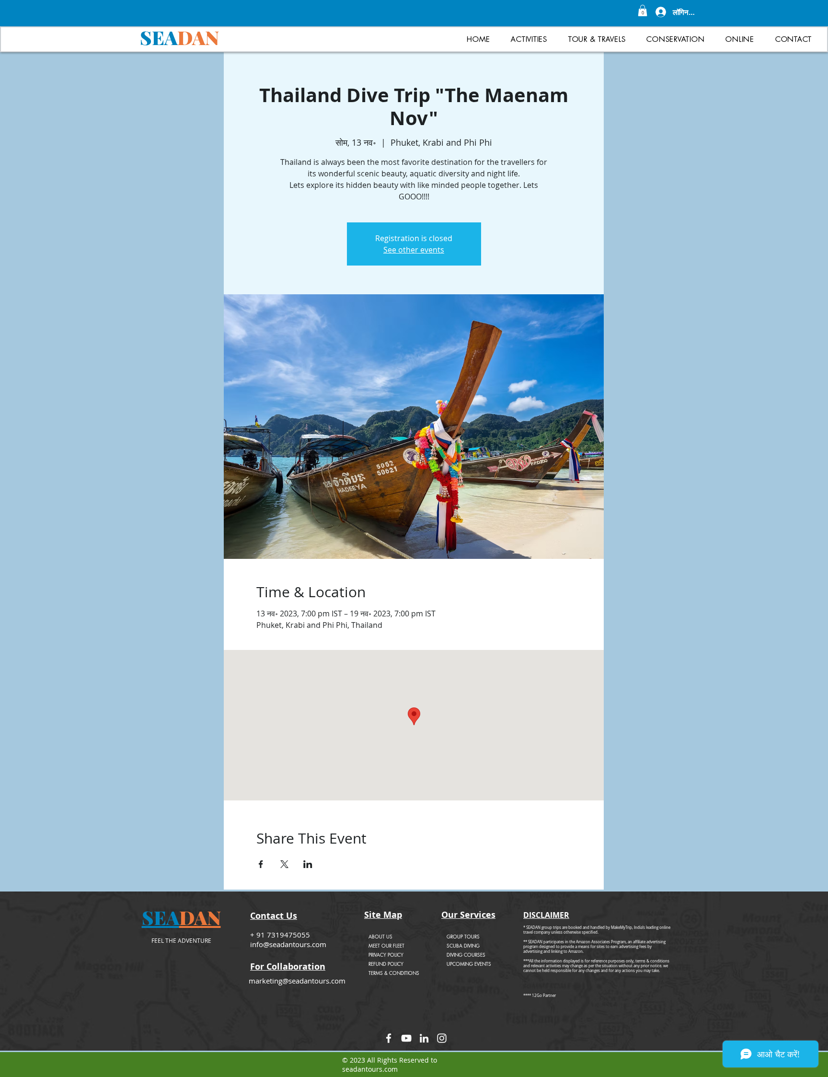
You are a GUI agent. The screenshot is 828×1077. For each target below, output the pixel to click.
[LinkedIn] (424, 1038)
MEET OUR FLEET (386, 945)
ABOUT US (380, 936)
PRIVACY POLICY (385, 954)
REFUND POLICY (385, 963)
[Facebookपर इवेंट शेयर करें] (260, 864)
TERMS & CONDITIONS (393, 972)
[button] (642, 10)
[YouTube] (406, 1038)
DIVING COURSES (466, 954)
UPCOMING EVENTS (469, 963)
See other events (413, 249)
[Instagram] (442, 1038)
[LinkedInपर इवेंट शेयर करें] (307, 864)
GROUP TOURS (463, 936)
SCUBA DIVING (463, 945)
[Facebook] (388, 1038)
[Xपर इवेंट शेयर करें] (284, 864)
